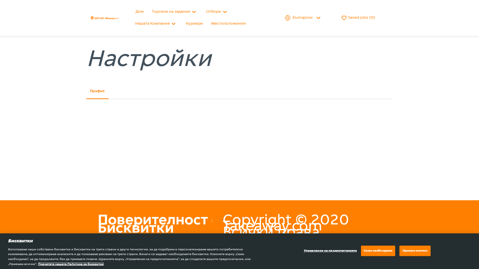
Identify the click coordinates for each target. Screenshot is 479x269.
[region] (239, 251)
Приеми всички (415, 251)
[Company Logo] (104, 18)
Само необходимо (378, 251)
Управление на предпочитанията (330, 251)
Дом (139, 12)
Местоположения (228, 24)
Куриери (194, 24)
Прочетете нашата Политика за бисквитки (71, 264)
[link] (153, 221)
